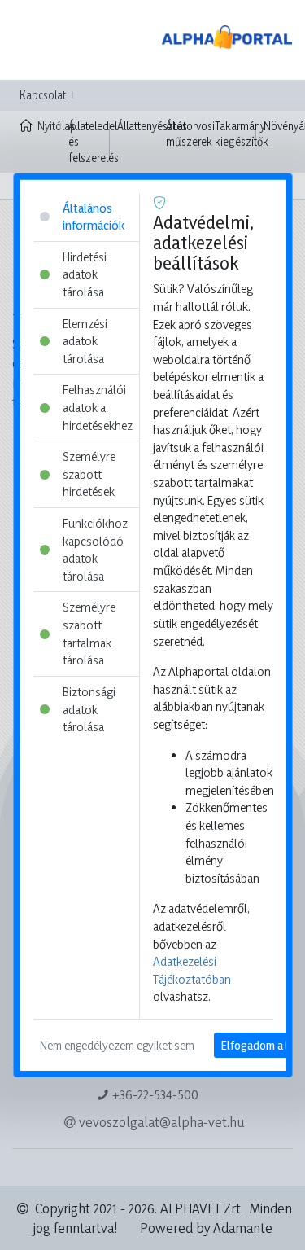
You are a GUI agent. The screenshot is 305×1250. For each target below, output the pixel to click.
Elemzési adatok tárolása (84, 340)
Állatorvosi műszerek (190, 134)
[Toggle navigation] (36, 40)
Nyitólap (49, 126)
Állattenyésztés (152, 126)
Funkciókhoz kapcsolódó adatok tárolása (94, 549)
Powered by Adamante (206, 1227)
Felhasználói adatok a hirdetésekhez (97, 407)
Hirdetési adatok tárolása (84, 273)
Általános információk (93, 216)
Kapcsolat (43, 95)
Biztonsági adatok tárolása (88, 709)
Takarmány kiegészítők (241, 134)
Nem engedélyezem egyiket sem (116, 1045)
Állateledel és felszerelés (93, 141)
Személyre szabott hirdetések (88, 474)
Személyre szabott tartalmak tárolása (88, 633)
